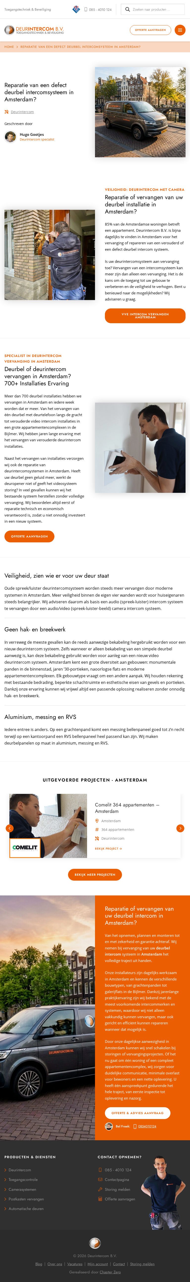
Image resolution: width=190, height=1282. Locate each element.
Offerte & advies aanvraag (138, 1113)
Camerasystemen (22, 1189)
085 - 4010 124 (118, 1170)
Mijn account (98, 1264)
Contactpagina (117, 1179)
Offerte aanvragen (150, 30)
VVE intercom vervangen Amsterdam (145, 316)
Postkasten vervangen (26, 1199)
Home (9, 47)
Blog (38, 1264)
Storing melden (117, 1189)
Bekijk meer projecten (95, 874)
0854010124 (147, 1126)
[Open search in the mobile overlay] (153, 9)
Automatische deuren (26, 1208)
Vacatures (74, 1264)
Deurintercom (22, 111)
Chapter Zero (110, 1272)
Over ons (55, 1264)
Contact (119, 1264)
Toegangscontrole (23, 1179)
